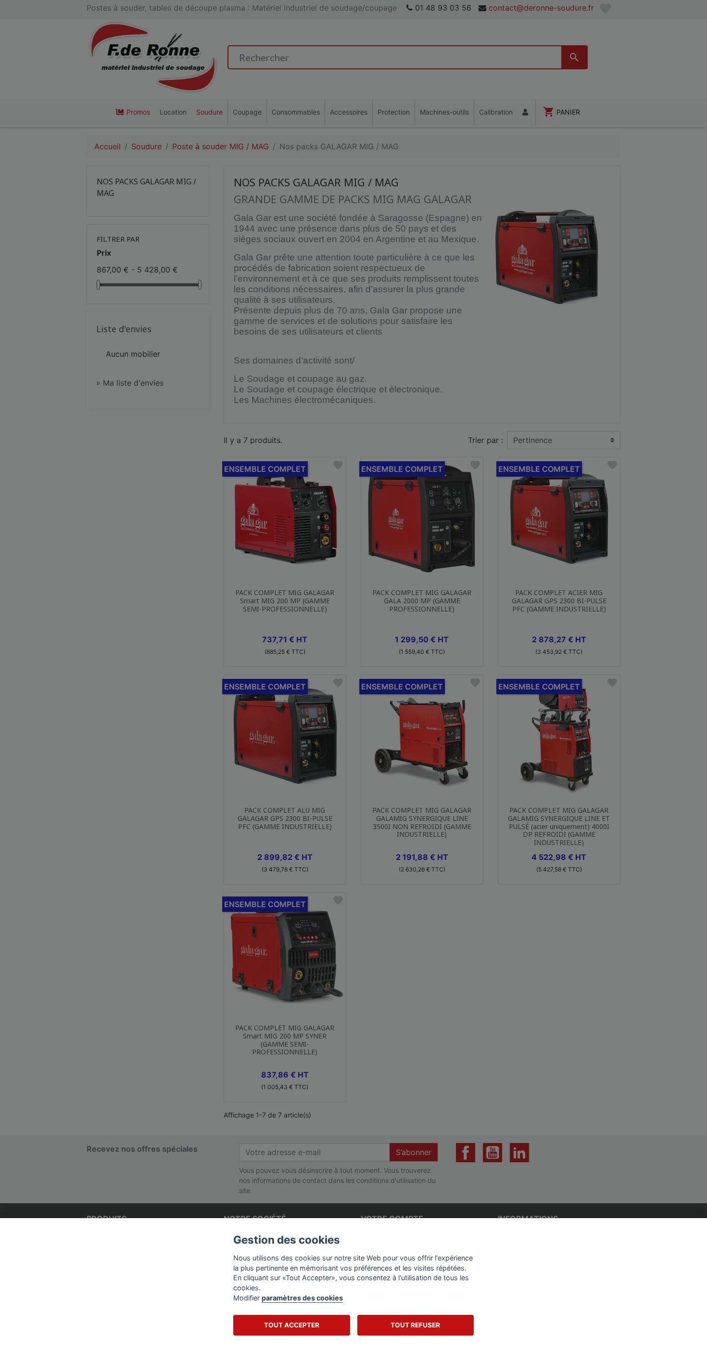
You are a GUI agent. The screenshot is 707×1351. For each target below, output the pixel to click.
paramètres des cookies (302, 1298)
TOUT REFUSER (415, 1325)
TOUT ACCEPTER (291, 1325)
